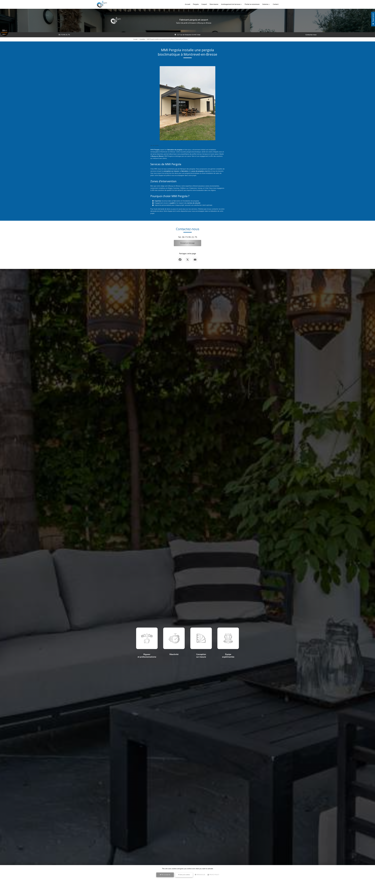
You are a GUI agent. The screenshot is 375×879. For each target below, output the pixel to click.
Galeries (265, 4)
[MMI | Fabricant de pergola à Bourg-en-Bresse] (102, 4)
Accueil (187, 4)
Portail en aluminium (252, 4)
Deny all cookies (184, 875)
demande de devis (156, 211)
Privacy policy (214, 875)
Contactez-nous (311, 35)
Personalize (200, 875)
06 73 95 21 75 (64, 35)
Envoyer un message (187, 243)
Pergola (196, 4)
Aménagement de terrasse (230, 4)
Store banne (214, 4)
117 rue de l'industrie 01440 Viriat (188, 35)
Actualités (142, 39)
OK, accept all (165, 875)
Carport (204, 4)
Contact (275, 4)
